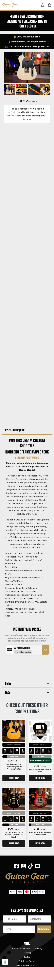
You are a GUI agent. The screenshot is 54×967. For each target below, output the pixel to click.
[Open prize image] (8, 649)
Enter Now (14, 778)
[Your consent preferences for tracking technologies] (5, 962)
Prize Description (15, 429)
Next (46, 89)
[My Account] (43, 5)
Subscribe (44, 929)
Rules (8, 683)
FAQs (7, 692)
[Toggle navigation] (35, 5)
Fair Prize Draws (27, 961)
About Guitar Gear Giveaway (27, 948)
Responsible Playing (27, 965)
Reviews (27, 952)
